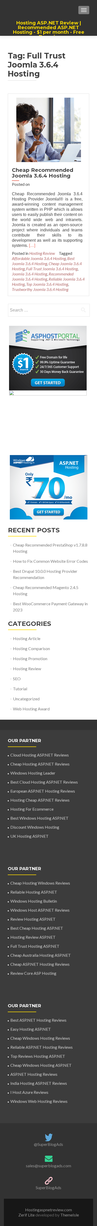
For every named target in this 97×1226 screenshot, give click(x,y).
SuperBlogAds (48, 1187)
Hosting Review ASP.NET (33, 937)
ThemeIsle (69, 1214)
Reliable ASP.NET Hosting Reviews (41, 1047)
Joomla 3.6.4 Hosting (29, 273)
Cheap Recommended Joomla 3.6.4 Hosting (42, 173)
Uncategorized (26, 698)
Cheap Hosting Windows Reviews (40, 882)
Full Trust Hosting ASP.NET (34, 946)
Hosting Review (42, 253)
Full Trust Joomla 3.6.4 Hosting (52, 268)
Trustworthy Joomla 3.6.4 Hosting (40, 289)
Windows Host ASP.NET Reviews (40, 910)
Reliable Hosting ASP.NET (33, 891)
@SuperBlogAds (48, 1144)
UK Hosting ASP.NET (29, 836)
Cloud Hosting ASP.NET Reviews (39, 754)
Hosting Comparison (31, 648)
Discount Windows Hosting (34, 827)
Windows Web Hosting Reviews (39, 1101)
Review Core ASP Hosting (33, 973)
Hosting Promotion (30, 658)
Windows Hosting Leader (32, 772)
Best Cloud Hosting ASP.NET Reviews (44, 781)
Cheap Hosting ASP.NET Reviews (40, 763)
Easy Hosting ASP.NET (30, 1029)
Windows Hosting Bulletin (33, 900)
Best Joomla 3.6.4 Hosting (43, 261)
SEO (17, 678)
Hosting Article (26, 638)
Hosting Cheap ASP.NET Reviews (40, 799)
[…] (32, 245)
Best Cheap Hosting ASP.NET (36, 928)
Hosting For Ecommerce (32, 809)
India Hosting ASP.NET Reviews (38, 1083)
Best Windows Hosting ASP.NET (39, 818)
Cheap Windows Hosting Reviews (40, 1038)
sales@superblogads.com (48, 1165)
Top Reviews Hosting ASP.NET (37, 1056)
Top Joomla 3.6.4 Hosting (47, 284)
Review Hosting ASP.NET (33, 919)
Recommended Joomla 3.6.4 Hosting (42, 276)
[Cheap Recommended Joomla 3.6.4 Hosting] (48, 129)
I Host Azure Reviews (29, 1092)
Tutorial (20, 688)
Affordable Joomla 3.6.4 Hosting (39, 258)
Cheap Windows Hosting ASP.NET (41, 1065)
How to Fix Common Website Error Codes (50, 561)
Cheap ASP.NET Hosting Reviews (40, 964)
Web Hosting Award (31, 708)
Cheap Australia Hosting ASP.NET (40, 955)
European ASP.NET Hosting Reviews (42, 790)
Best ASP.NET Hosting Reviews (38, 1020)
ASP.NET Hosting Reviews (33, 1074)
